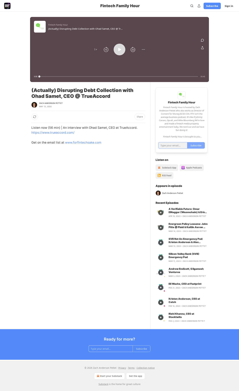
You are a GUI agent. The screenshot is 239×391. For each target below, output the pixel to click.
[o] (160, 212)
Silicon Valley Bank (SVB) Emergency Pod (184, 255)
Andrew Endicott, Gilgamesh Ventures (186, 270)
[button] (95, 49)
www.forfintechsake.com (83, 142)
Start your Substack (111, 375)
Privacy (122, 367)
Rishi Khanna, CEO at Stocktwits (181, 315)
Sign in (229, 5)
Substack (103, 384)
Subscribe (212, 5)
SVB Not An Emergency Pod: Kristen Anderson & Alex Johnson (186, 240)
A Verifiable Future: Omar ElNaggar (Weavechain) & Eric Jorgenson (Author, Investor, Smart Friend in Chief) (187, 210)
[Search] (192, 6)
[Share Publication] (199, 6)
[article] (181, 212)
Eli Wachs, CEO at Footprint (185, 283)
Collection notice (146, 367)
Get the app (135, 375)
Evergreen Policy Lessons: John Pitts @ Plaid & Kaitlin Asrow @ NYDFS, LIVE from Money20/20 (188, 225)
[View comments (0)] (202, 40)
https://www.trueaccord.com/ (52, 132)
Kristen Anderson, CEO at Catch (184, 300)
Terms (131, 367)
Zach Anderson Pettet (51, 103)
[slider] (118, 76)
